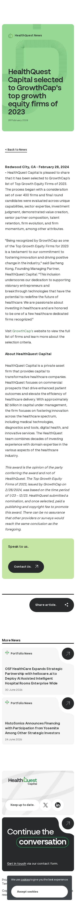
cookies (25, 879)
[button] (32, 150)
